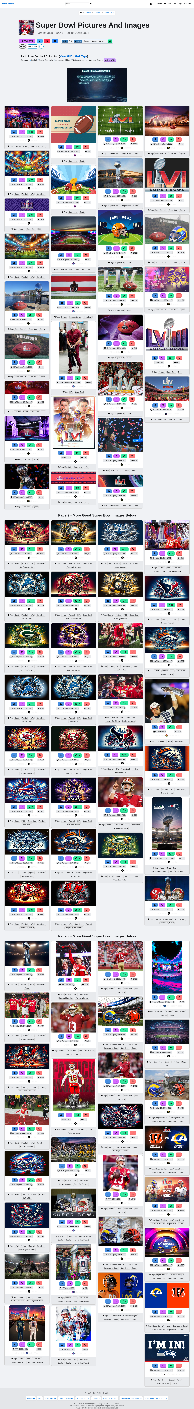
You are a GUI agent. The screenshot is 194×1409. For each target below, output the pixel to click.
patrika (34, 140)
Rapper (64, 317)
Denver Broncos (74, 876)
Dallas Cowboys (27, 876)
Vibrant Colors (180, 1012)
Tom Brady (125, 470)
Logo (169, 1326)
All (23, 46)
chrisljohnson (174, 414)
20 (32, 858)
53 (32, 549)
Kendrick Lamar (75, 317)
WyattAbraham (174, 1374)
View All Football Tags (73, 56)
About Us (31, 1398)
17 (78, 704)
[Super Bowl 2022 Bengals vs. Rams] (167, 1150)
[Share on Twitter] (40, 41)
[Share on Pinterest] (47, 41)
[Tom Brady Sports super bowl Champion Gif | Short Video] (167, 723)
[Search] (91, 4)
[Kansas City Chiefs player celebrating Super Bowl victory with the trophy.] (73, 976)
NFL (43, 146)
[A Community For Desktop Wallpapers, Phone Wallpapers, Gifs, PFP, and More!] (81, 13)
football (34, 60)
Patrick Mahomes (128, 721)
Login (180, 4)
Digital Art (163, 1015)
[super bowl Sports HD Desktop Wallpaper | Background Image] (27, 441)
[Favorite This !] (22, 315)
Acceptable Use (82, 1398)
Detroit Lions (27, 619)
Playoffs (179, 1380)
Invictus (80, 155)
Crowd (172, 1015)
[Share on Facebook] (55, 41)
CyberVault (80, 263)
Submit (159, 4)
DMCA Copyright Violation (131, 1398)
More (103, 41)
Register (187, 4)
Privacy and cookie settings (156, 1398)
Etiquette (96, 1398)
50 (32, 601)
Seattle (171, 1380)
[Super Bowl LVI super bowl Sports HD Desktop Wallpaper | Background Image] (27, 310)
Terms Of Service (66, 1398)
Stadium (89, 269)
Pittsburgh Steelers (79, 60)
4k (41, 46)
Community (171, 4)
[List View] (70, 41)
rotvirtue (174, 1056)
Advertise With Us (110, 1398)
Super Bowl (109, 13)
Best (95, 41)
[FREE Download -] (15, 315)
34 (32, 652)
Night (184, 1062)
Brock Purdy (136, 825)
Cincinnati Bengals (130, 1044)
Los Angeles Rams (111, 1048)
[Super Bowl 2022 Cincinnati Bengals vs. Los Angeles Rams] (167, 1099)
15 (78, 807)
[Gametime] (167, 401)
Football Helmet (85, 1236)
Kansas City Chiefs (62, 60)
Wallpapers (32, 46)
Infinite (79, 41)
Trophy (162, 868)
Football (97, 13)
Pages (87, 41)
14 (32, 180)
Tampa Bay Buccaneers (73, 928)
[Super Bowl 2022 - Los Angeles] (120, 487)
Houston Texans (120, 772)
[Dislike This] (39, 315)
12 (125, 549)
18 (78, 549)
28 (32, 132)
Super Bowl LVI (20, 329)
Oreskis (34, 323)
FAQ (40, 1398)
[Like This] (124, 248)
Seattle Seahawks (46, 60)
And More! (109, 60)
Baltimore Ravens (95, 60)
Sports (88, 13)
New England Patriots (158, 871)
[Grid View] (65, 41)
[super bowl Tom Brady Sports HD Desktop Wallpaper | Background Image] (120, 452)
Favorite (28, 41)
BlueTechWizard (174, 1006)
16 (32, 215)
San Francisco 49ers (27, 567)
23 (32, 755)
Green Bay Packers (27, 670)
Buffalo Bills (27, 825)
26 (32, 704)
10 (125, 755)
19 (32, 910)
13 (32, 263)
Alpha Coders (8, 4)
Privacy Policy (50, 1398)
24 (32, 807)
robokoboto (173, 735)
